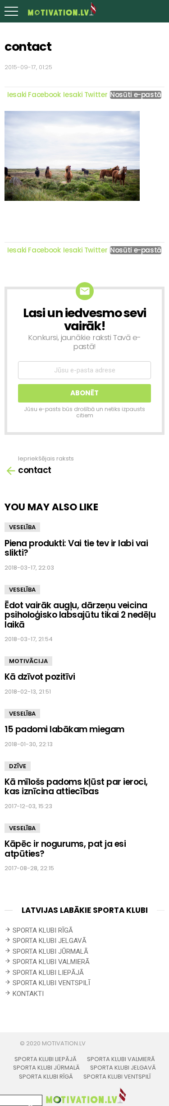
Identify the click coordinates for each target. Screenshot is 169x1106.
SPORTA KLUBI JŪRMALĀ (50, 951)
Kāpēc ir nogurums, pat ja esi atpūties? (65, 848)
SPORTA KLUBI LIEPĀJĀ (48, 973)
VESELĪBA (22, 527)
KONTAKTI (28, 994)
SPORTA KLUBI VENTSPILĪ (51, 983)
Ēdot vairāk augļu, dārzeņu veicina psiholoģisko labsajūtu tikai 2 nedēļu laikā (80, 615)
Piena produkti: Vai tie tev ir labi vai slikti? (76, 548)
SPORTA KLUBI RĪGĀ (43, 930)
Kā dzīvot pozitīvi (40, 677)
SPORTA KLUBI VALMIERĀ (51, 962)
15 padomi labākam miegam (64, 729)
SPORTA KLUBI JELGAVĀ (50, 941)
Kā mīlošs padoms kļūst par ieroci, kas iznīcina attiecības (76, 786)
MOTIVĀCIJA (28, 661)
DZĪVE (17, 766)
